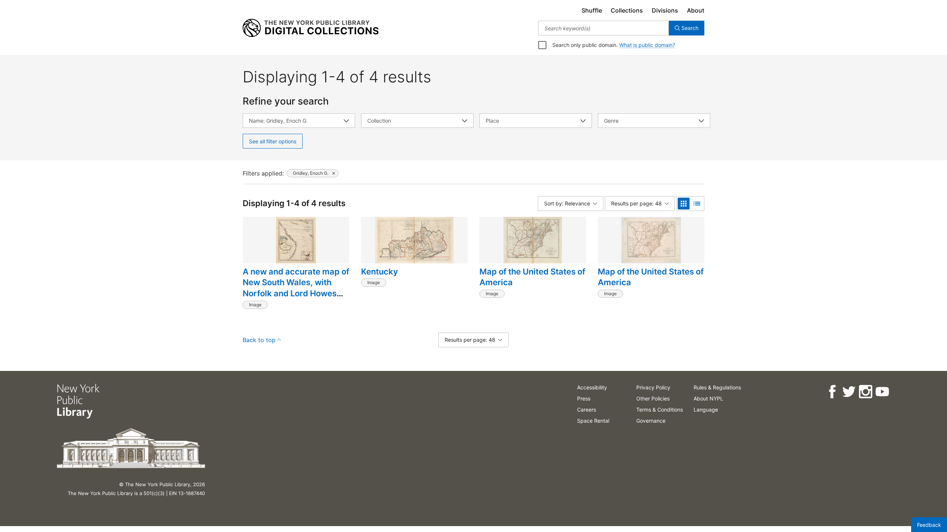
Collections (627, 10)
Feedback (929, 525)
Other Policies (653, 398)
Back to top (259, 340)
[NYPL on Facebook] (832, 391)
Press (583, 398)
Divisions (665, 10)
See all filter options (272, 141)
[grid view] (684, 203)
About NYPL (708, 398)
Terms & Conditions (659, 409)
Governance (650, 420)
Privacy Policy (653, 387)
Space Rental (593, 420)
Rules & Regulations (717, 387)
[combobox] (603, 28)
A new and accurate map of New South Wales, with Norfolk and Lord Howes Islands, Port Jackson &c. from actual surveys (296, 293)
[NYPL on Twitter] (849, 391)
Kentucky (379, 271)
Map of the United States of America (532, 277)
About (695, 10)
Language (706, 409)
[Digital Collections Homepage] (310, 28)
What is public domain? (647, 45)
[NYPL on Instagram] (865, 391)
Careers (586, 409)
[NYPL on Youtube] (882, 391)
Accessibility (592, 387)
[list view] (697, 203)
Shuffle (592, 10)
